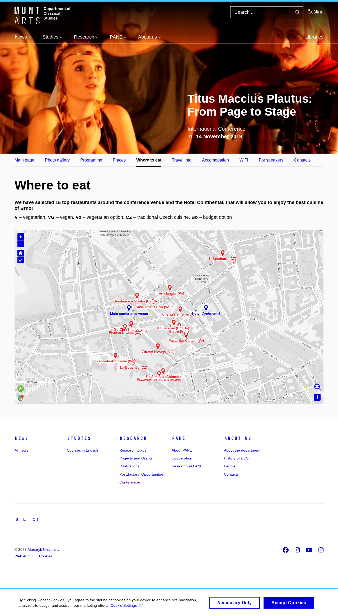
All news (21, 450)
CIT (36, 519)
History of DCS (236, 458)
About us (237, 438)
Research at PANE (187, 466)
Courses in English (82, 450)
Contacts (302, 160)
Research (133, 438)
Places (119, 160)
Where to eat (148, 160)
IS (16, 519)
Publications (129, 466)
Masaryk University (43, 549)
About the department (242, 450)
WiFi (244, 160)
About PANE (182, 450)
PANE (178, 438)
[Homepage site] (43, 15)
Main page (24, 160)
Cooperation (182, 458)
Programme (91, 160)
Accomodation (215, 160)
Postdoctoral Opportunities (141, 474)
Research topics (132, 450)
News (21, 438)
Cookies (46, 556)
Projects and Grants (136, 458)
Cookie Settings (124, 605)
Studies (79, 438)
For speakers (271, 160)
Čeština (315, 12)
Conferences (130, 482)
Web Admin (24, 556)
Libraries (314, 37)
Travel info (181, 160)
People (230, 466)
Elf (25, 519)
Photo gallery (57, 160)
